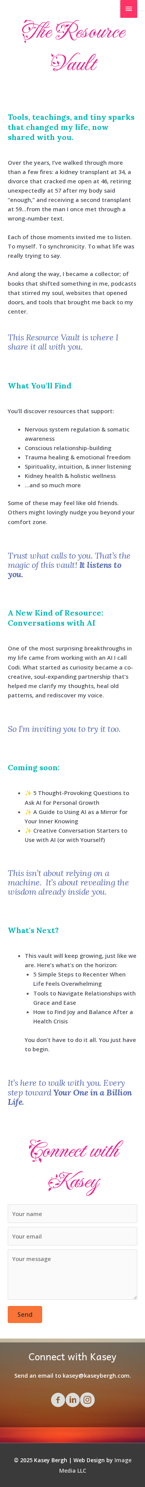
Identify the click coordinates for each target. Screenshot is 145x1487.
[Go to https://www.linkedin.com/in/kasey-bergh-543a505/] (72, 1400)
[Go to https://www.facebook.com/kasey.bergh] (58, 1400)
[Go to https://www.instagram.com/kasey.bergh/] (87, 1400)
